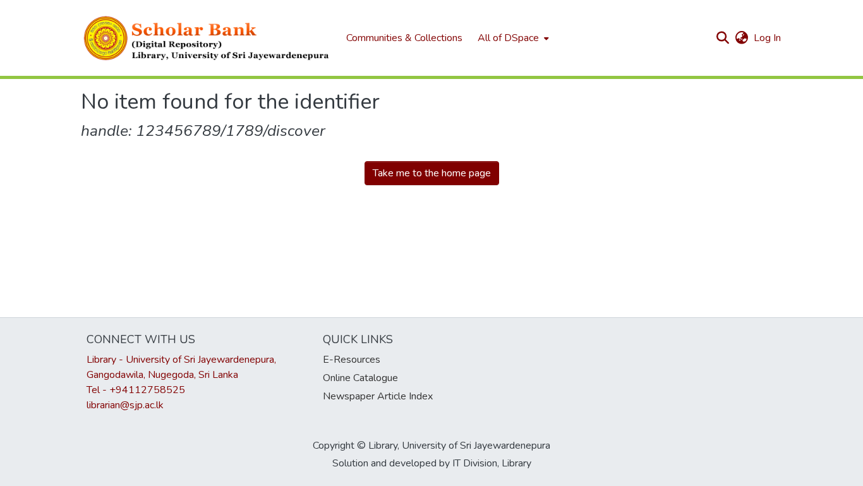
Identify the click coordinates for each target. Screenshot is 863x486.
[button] (207, 38)
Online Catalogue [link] (360, 378)
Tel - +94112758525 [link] (136, 390)
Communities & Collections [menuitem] (404, 38)
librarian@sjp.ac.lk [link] (125, 405)
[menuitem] (512, 38)
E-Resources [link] (351, 360)
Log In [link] (768, 38)
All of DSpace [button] (508, 38)
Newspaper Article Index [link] (378, 396)
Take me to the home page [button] (432, 173)
